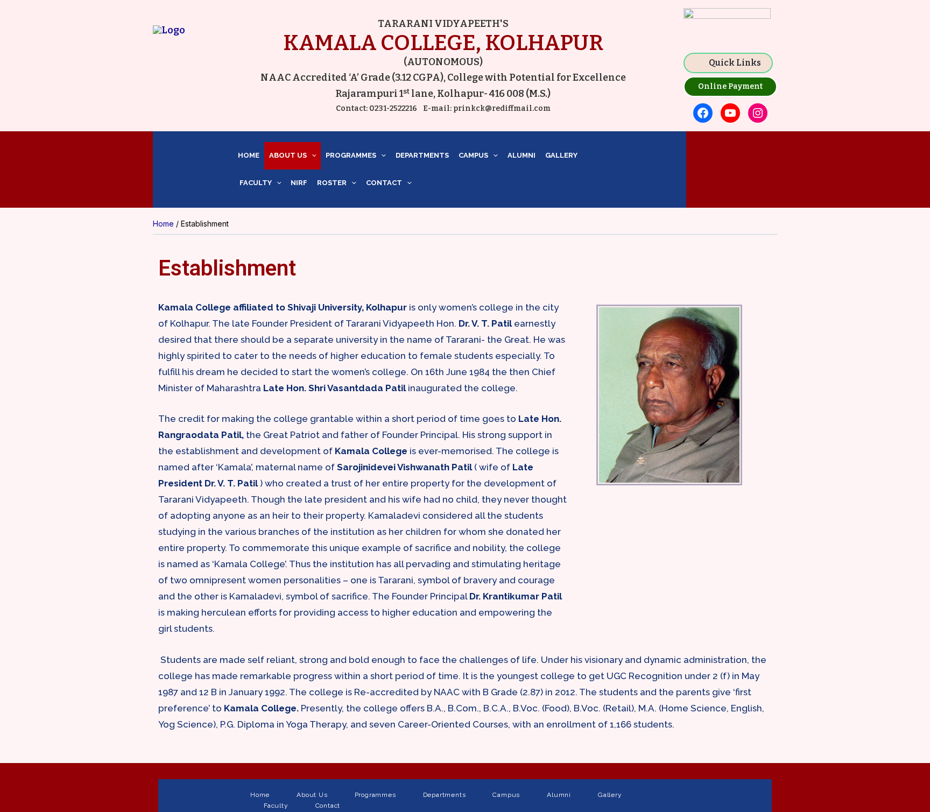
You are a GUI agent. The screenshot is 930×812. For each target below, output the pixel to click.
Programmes (351, 155)
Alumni (522, 155)
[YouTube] (730, 113)
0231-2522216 (393, 108)
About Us (288, 155)
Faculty (255, 183)
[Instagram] (757, 113)
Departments (422, 155)
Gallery (561, 155)
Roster (332, 183)
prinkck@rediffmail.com (501, 108)
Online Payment (730, 86)
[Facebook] (703, 113)
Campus (473, 155)
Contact (384, 183)
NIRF (299, 183)
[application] (311, 155)
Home (248, 155)
